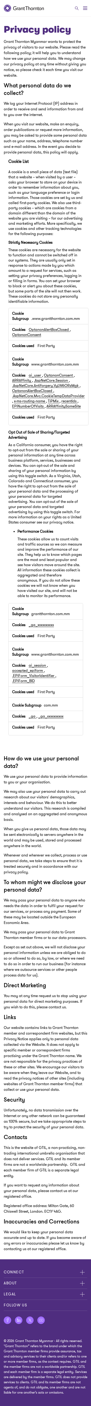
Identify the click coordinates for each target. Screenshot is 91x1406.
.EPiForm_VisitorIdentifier (33, 675)
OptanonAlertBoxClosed (49, 329)
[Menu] (85, 8)
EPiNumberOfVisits (28, 406)
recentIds (69, 401)
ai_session (38, 665)
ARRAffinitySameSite (63, 406)
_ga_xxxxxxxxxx (41, 625)
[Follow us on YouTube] (41, 1320)
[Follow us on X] (30, 1320)
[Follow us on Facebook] (7, 1320)
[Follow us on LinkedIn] (18, 1320)
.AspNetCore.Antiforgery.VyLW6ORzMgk (46, 385)
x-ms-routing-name (30, 401)
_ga (32, 716)
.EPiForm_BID (23, 681)
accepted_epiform (28, 670)
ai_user (35, 375)
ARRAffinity (22, 380)
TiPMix (54, 401)
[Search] (76, 8)
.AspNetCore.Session (51, 380)
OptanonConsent (26, 334)
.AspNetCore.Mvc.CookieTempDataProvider (48, 396)
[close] (82, 1272)
